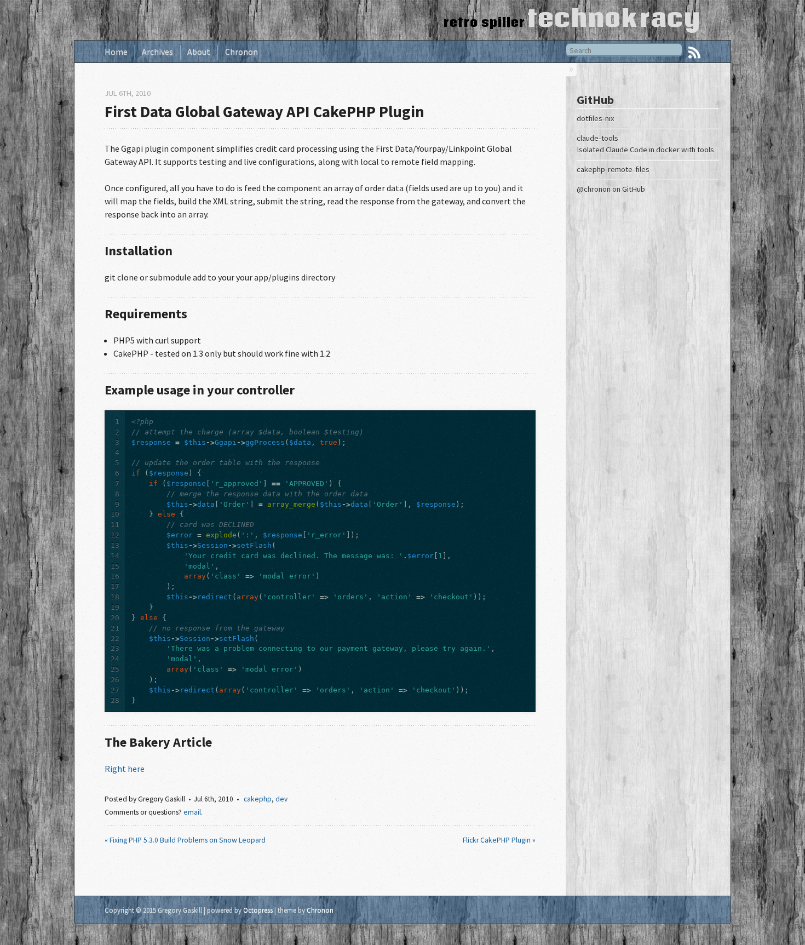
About (198, 51)
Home (116, 51)
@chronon (594, 189)
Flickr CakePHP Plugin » (499, 840)
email (192, 812)
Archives (157, 51)
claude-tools (597, 138)
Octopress (258, 910)
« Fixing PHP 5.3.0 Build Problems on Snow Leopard (185, 840)
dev (281, 799)
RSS (694, 53)
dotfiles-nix (595, 118)
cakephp (258, 799)
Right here (125, 768)
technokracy (614, 18)
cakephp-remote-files (613, 169)
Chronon (241, 51)
